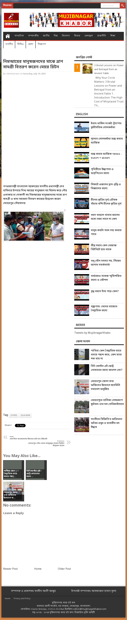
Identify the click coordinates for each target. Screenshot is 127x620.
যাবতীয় (9, 44)
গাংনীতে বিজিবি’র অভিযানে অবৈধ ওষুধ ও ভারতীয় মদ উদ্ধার (106, 423)
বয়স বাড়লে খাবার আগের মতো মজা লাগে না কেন (105, 217)
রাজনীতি (101, 35)
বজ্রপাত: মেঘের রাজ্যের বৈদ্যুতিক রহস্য (104, 308)
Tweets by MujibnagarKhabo (92, 333)
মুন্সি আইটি (89, 612)
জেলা (30, 44)
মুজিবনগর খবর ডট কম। (62, 612)
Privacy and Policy (22, 598)
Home (7, 36)
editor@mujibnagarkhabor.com (89, 609)
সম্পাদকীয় (33, 35)
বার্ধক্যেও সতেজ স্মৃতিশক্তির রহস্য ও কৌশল (106, 278)
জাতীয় (46, 35)
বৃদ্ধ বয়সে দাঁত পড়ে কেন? (105, 291)
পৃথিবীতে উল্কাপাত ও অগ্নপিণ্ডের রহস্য (102, 171)
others (13, 415)
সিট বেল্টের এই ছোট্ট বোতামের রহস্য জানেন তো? (106, 368)
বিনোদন (66, 35)
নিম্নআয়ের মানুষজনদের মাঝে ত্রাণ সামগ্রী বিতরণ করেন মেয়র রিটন (33, 64)
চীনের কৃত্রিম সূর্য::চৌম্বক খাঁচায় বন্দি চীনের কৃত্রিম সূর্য (106, 202)
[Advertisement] (37, 108)
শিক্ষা (112, 35)
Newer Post (10, 569)
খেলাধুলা (89, 35)
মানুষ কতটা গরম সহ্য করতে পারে (106, 232)
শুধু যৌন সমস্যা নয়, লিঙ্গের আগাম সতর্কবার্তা (106, 263)
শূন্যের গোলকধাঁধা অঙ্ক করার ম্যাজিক (107, 141)
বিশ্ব (56, 35)
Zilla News (25, 415)
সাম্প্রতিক (19, 35)
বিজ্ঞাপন (42, 44)
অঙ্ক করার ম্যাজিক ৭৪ (35, 5)
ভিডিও (20, 44)
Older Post (64, 569)
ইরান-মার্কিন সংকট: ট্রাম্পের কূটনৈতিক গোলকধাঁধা (106, 125)
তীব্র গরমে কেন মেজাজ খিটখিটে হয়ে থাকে (104, 247)
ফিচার (77, 35)
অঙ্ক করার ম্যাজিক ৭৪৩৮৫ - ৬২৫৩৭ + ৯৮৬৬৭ (106, 156)
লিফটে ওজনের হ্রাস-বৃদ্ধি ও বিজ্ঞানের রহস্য (106, 186)
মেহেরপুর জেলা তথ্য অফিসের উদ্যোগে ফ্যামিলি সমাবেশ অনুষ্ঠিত (105, 385)
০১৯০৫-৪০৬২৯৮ (39, 609)
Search (123, 5)
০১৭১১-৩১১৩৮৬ (56, 609)
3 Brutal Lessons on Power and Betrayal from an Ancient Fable (109, 69)
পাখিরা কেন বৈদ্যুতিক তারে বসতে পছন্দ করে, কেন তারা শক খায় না (106, 355)
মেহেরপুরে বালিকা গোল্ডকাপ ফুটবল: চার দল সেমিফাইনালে (107, 402)
